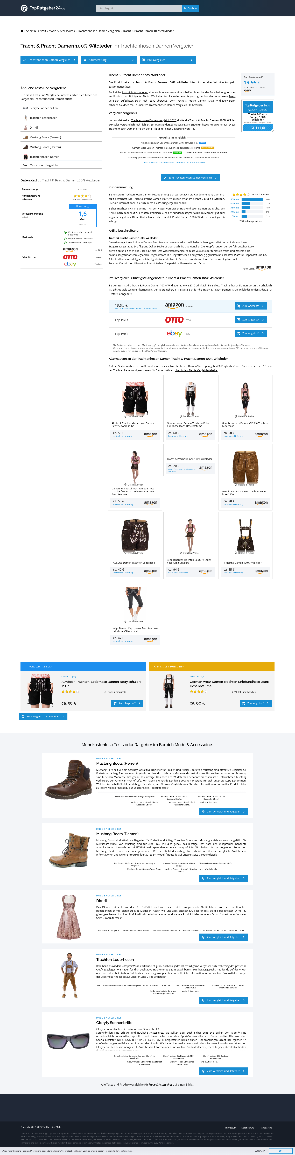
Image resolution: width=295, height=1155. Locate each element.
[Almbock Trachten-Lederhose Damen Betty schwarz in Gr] (40, 691)
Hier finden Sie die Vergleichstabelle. (196, 370)
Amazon (118, 285)
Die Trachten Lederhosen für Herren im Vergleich (119, 985)
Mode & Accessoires (109, 758)
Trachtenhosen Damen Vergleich (157, 46)
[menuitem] (22, 31)
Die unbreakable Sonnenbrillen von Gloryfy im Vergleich (134, 1057)
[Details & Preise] (190, 449)
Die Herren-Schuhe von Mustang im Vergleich (134, 796)
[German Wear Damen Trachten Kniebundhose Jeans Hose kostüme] (169, 691)
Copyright (25, 1127)
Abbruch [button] (260, 1150)
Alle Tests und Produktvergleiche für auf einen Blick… (147, 1084)
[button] (49, 60)
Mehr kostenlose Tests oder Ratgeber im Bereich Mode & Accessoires (147, 744)
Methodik (25, 217)
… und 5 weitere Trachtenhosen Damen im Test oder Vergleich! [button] (173, 162)
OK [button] (280, 1150)
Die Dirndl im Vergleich (108, 930)
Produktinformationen (135, 92)
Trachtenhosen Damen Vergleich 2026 (171, 105)
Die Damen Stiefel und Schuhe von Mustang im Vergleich (135, 864)
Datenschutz (126, 1150)
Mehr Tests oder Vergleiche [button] (40, 165)
